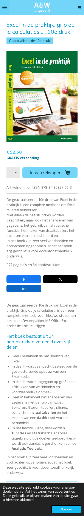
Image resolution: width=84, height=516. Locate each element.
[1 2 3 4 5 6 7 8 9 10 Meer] (13, 172)
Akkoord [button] (66, 509)
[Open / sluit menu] (4, 7)
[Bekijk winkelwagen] (79, 7)
